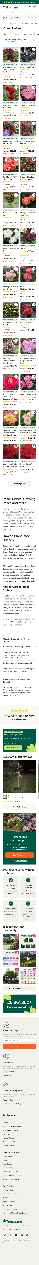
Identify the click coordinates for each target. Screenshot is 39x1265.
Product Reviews (9, 1138)
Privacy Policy (8, 1190)
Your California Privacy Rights (14, 1209)
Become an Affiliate (10, 1142)
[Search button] (26, 7)
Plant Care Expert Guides (12, 1126)
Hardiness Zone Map (10, 1172)
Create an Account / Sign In (13, 1104)
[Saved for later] (16, 49)
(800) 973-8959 (21, 861)
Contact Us (7, 1076)
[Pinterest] (27, 1235)
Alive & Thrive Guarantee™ (13, 1194)
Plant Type (28, 34)
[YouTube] (22, 1235)
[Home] (12, 7)
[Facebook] (16, 1235)
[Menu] (4, 7)
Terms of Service (9, 1201)
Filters (9, 34)
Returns (5, 1198)
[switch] (33, 40)
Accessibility (7, 1205)
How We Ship (8, 1168)
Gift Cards (6, 1134)
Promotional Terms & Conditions (15, 1213)
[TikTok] (10, 1235)
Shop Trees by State (10, 1130)
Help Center (7, 1164)
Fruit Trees (25, 13)
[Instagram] (5, 1235)
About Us (6, 1119)
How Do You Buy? (13, 748)
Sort (19, 34)
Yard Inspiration (8, 1146)
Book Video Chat (19, 855)
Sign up (19, 1046)
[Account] (30, 7)
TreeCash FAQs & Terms (12, 1175)
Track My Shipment (10, 1100)
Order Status (7, 1156)
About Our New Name (11, 1179)
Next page (18, 484)
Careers (5, 1123)
